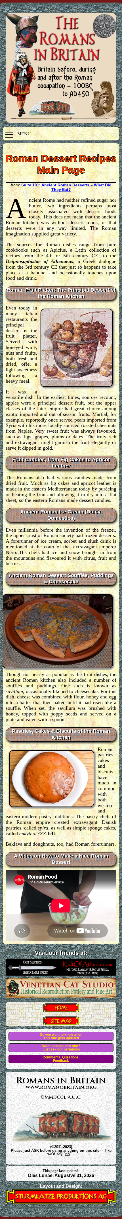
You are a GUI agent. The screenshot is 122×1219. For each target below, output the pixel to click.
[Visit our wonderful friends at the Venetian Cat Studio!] (61, 996)
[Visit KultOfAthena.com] (61, 974)
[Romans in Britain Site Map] (61, 1023)
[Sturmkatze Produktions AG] (61, 1202)
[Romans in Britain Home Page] (61, 1010)
